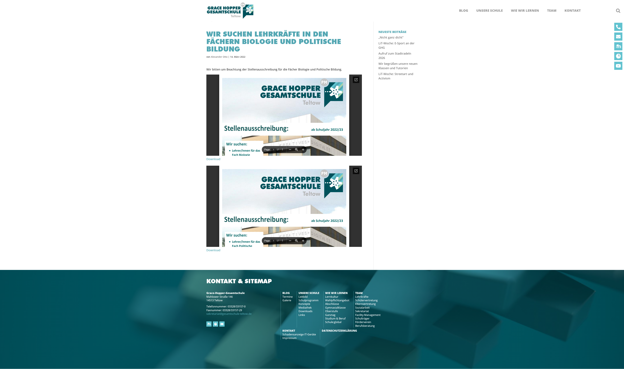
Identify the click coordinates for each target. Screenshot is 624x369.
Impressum (289, 338)
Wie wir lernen (525, 10)
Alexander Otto (219, 56)
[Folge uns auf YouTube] (618, 66)
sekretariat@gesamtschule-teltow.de (229, 314)
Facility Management (368, 315)
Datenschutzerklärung (339, 330)
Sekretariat (362, 311)
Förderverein (363, 322)
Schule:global (333, 322)
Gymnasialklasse (335, 307)
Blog (463, 10)
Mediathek (305, 307)
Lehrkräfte (361, 297)
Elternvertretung (365, 304)
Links (302, 315)
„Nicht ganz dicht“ (390, 37)
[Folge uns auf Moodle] (618, 46)
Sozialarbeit (362, 307)
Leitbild (303, 297)
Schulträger (362, 318)
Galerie (286, 300)
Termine (287, 297)
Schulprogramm (308, 300)
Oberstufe (331, 311)
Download (213, 159)
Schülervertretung (366, 300)
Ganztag (330, 315)
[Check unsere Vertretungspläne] (618, 56)
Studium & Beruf (335, 318)
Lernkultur (331, 297)
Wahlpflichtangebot (337, 300)
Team (551, 10)
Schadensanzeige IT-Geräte (299, 334)
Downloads (305, 311)
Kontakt (573, 10)
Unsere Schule (489, 10)
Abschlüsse (332, 304)
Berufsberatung (365, 326)
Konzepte (304, 304)
